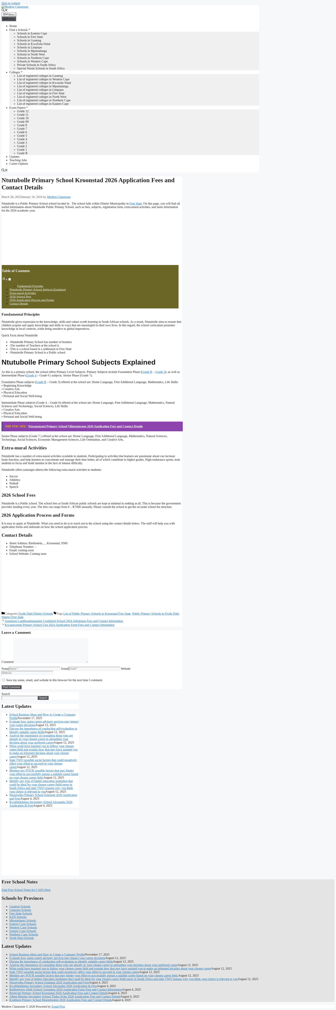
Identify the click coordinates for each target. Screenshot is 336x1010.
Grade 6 (22, 132)
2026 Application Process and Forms (32, 300)
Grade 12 (23, 111)
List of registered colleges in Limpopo (40, 89)
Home (13, 26)
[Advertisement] (31, 239)
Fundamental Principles (30, 286)
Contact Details (19, 303)
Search (6, 694)
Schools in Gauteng (29, 40)
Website (125, 668)
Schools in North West (31, 54)
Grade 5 (22, 135)
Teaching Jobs (18, 160)
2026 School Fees (20, 296)
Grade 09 (23, 121)
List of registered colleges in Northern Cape (44, 100)
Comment (8, 661)
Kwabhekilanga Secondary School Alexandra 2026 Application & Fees (53, 986)
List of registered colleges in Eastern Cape (43, 103)
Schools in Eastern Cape (32, 33)
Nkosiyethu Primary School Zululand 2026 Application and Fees (49, 982)
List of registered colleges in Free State (41, 93)
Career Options (18, 163)
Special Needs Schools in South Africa (41, 68)
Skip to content (11, 3)
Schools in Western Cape (32, 61)
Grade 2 (22, 146)
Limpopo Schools (20, 910)
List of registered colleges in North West (41, 96)
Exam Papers (17, 107)
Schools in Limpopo (29, 47)
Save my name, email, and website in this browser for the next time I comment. (54, 680)
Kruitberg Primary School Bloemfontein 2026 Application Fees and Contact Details (60, 1000)
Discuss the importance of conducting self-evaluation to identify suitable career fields (43, 730)
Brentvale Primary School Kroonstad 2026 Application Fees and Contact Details (58, 993)
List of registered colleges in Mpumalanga (42, 86)
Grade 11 (22, 114)
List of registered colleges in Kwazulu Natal (44, 82)
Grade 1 (22, 149)
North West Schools (21, 938)
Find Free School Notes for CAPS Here (26, 890)
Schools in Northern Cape (33, 58)
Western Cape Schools (23, 927)
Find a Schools (18, 30)
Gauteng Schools (19, 906)
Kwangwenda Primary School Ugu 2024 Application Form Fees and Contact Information (60, 625)
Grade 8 (22, 125)
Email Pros (58, 1006)
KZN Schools (17, 917)
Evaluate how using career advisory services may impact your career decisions (57, 958)
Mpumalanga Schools (22, 920)
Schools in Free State (30, 37)
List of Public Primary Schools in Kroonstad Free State (97, 613)
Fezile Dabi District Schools (35, 613)
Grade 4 (22, 139)
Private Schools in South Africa (36, 65)
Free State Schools (20, 913)
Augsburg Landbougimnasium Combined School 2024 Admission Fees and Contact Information (64, 621)
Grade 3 (22, 142)
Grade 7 (22, 128)
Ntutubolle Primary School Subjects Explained (38, 289)
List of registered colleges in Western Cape (43, 79)
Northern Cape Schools (23, 934)
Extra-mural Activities (23, 293)
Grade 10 (23, 118)
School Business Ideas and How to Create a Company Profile (47, 954)
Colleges (14, 72)
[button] (5, 10)
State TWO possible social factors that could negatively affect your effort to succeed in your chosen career (43, 763)
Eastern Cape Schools (22, 924)
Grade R (22, 153)
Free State (136, 203)
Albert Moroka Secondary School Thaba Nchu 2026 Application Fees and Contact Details (64, 996)
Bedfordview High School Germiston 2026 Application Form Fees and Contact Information (65, 989)
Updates (14, 156)
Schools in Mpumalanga (32, 51)
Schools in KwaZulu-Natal (33, 44)
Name (5, 668)
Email (64, 668)
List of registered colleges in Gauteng (40, 75)
